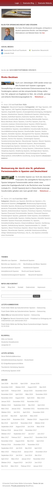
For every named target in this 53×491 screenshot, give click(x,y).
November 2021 (43, 409)
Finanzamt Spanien (8, 126)
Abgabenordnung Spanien (31, 109)
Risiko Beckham (9, 77)
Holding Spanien (31, 218)
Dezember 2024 (41, 391)
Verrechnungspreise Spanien (36, 153)
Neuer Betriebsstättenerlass (11, 356)
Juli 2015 (19, 448)
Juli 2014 (19, 455)
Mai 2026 (14, 383)
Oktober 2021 (6, 412)
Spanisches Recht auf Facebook (15, 50)
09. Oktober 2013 (6, 199)
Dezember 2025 (7, 387)
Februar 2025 (16, 391)
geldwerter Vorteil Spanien (28, 216)
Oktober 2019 (32, 419)
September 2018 (7, 427)
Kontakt (20, 287)
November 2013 (39, 459)
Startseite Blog (28, 3)
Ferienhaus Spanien (35, 211)
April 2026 (24, 383)
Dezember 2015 (19, 444)
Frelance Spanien (37, 126)
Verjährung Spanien (23, 151)
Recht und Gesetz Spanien (31, 271)
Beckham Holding (25, 119)
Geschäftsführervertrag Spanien (12, 131)
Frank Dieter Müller (8, 308)
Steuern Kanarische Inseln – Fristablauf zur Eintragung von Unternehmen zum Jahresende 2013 (26, 320)
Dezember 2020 (38, 412)
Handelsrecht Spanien (31, 268)
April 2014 (4, 459)
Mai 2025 (42, 387)
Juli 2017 (31, 434)
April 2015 (38, 448)
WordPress (29, 486)
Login (17, 3)
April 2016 (40, 441)
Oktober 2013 (6, 462)
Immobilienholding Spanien (11, 223)
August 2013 (18, 462)
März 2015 (5, 452)
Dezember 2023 (41, 394)
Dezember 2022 (18, 401)
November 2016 (7, 441)
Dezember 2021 (29, 409)
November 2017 (31, 430)
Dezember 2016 (41, 437)
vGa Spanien (36, 233)
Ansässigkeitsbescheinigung (33, 112)
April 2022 (41, 405)
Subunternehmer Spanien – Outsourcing (31, 308)
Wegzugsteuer (6, 156)
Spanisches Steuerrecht (40, 50)
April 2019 (14, 423)
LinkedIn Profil (9, 53)
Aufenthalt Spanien (14, 117)
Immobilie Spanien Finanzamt (11, 221)
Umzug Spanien (27, 148)
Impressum (41, 287)
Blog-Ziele (11, 287)
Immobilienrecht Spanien (10, 271)
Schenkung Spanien (32, 136)
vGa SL (28, 233)
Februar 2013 (25, 466)
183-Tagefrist (16, 109)
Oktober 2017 (6, 434)
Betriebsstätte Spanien (40, 119)
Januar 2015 (28, 452)
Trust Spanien (41, 146)
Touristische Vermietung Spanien (12, 367)
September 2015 (7, 448)
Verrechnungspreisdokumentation (13, 153)
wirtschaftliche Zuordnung (21, 156)
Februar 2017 (16, 437)
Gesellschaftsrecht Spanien (10, 268)
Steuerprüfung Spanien (9, 143)
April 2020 (23, 416)
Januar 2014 (26, 459)
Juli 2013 (28, 462)
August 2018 (20, 427)
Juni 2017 (40, 434)
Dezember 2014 (41, 452)
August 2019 (43, 419)
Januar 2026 (34, 383)
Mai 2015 (28, 448)
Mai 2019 (4, 423)
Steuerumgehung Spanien (10, 146)
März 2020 (33, 416)
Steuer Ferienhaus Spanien (18, 228)
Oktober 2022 (6, 405)
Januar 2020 (5, 419)
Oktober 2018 (39, 423)
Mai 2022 (31, 405)
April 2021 (26, 412)
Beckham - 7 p (41, 117)
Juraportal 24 (6, 345)
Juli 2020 (4, 416)
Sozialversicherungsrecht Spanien (13, 275)
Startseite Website (45, 3)
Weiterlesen (40, 97)
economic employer (8, 124)
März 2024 (29, 394)
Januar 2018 (18, 430)
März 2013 (14, 466)
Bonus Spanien (19, 122)
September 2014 (7, 455)
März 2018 (40, 427)
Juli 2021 (17, 412)
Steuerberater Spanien (30, 141)
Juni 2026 (4, 383)
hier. (43, 33)
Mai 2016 (30, 441)
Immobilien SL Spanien (31, 221)
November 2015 (33, 444)
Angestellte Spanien (15, 112)
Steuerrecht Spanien (17, 107)
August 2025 (32, 387)
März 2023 (41, 398)
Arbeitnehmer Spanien (16, 114)
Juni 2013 (38, 462)
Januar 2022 (16, 409)
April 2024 (19, 394)
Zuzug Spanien (36, 156)
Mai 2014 (38, 455)
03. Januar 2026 (6, 105)
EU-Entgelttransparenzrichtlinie (12, 363)
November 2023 (7, 398)
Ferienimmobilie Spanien (24, 213)
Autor (3, 287)
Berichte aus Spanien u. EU (35, 201)
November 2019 (18, 419)
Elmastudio (6, 486)
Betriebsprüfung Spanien (26, 208)
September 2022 (19, 405)
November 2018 (26, 423)
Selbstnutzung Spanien (16, 225)
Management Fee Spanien (31, 134)
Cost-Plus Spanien (31, 122)
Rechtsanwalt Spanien (16, 136)
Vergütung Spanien (8, 151)
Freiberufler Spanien (23, 126)
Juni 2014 (28, 455)
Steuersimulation (39, 143)
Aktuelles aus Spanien (17, 201)
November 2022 (32, 401)
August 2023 (19, 398)
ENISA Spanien (41, 124)
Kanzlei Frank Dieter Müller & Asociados (18, 483)
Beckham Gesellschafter (9, 119)
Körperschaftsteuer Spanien (31, 223)
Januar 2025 (28, 391)
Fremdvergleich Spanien (10, 216)
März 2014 (15, 459)
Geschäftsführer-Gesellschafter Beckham (33, 129)
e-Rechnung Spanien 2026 (10, 371)
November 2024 (7, 394)
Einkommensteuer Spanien (25, 124)
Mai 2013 (4, 466)
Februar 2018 (6, 430)
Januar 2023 (5, 401)
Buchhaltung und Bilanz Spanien (34, 264)
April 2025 (4, 391)
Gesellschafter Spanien (32, 131)
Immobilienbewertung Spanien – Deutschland (17, 360)
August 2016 (19, 441)
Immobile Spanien (44, 218)
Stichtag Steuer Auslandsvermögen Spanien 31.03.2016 (24, 325)
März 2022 (5, 409)
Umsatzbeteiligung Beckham (11, 148)
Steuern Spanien (44, 141)
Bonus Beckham (7, 122)
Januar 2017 (28, 437)
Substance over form (28, 146)
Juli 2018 (31, 427)
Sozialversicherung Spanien (11, 141)
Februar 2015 (16, 452)
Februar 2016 (6, 444)
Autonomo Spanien (28, 117)
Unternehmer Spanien (42, 148)
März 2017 (5, 437)
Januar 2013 (37, 466)
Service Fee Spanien (15, 139)
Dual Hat (42, 122)
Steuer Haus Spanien (36, 228)
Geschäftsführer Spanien (10, 129)
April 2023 (30, 398)
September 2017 (19, 434)
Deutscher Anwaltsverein (10, 342)
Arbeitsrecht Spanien (31, 114)
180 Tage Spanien (41, 107)
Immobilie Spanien (14, 134)
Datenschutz (30, 287)
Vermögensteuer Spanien (39, 151)
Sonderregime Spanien (31, 139)
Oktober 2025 (20, 387)
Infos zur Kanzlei (7, 339)
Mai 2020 (14, 416)
